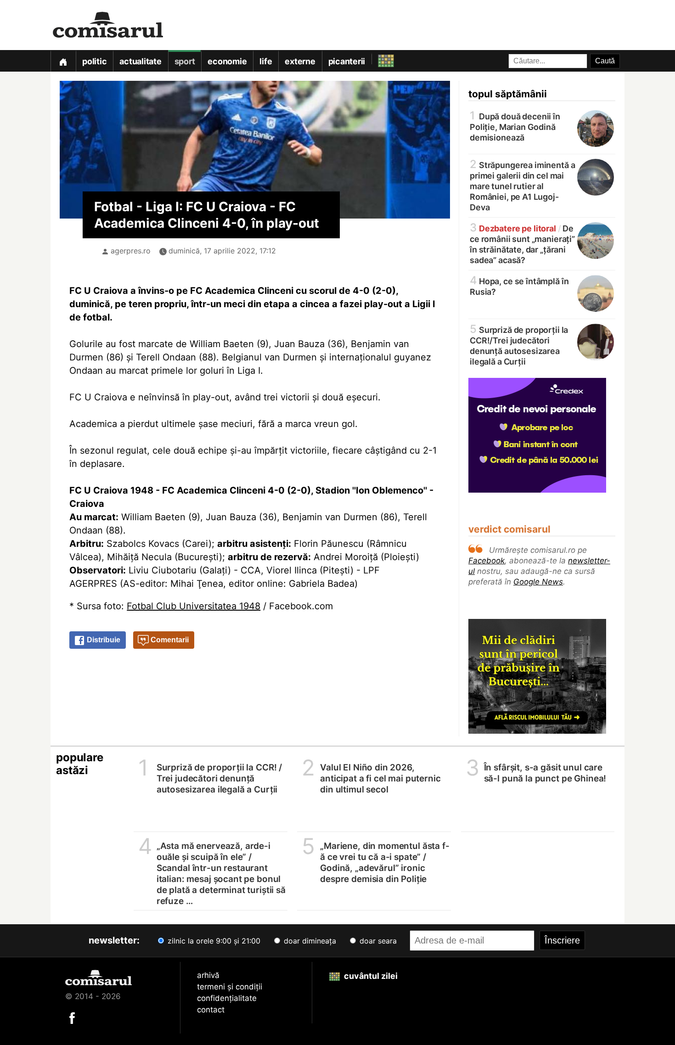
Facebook (486, 560)
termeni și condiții (229, 986)
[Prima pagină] (63, 61)
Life (265, 61)
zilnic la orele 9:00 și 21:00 (212, 940)
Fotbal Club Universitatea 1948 (193, 606)
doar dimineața (308, 940)
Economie (227, 61)
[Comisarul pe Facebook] (72, 1017)
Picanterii (347, 61)
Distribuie (102, 640)
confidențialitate (227, 998)
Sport (184, 61)
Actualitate (140, 61)
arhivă (208, 975)
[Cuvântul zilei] (377, 58)
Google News (538, 581)
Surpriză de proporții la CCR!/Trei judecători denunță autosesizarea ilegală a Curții (519, 345)
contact (211, 1009)
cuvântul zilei (370, 976)
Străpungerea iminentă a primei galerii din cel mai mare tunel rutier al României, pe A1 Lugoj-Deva (522, 185)
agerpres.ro (131, 250)
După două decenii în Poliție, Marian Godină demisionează (515, 126)
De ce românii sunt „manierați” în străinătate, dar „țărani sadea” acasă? (522, 243)
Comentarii (169, 640)
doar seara (377, 940)
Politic (94, 61)
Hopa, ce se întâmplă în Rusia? (519, 286)
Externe (300, 61)
